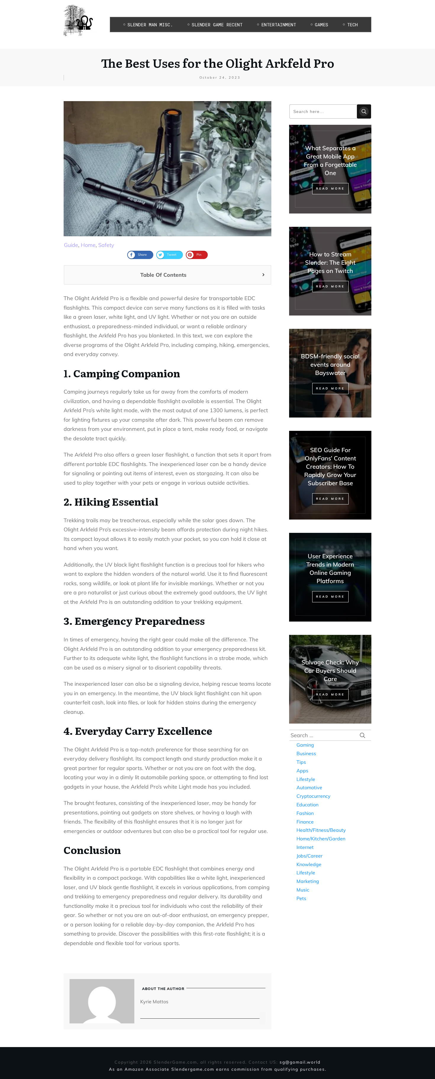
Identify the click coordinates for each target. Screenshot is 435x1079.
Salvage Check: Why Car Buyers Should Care (330, 670)
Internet (305, 847)
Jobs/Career (310, 856)
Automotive (309, 787)
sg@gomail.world (300, 1062)
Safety (106, 245)
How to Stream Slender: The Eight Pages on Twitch (330, 262)
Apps (302, 771)
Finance (305, 822)
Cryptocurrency (314, 796)
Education (307, 805)
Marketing (308, 881)
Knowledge (309, 864)
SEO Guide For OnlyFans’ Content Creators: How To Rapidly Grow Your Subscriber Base (330, 466)
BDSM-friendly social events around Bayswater (330, 364)
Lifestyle (306, 779)
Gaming (305, 745)
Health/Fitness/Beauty (321, 830)
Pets (301, 898)
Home (88, 245)
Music (303, 890)
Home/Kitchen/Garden (321, 839)
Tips (301, 762)
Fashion (305, 813)
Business (306, 753)
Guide (71, 245)
